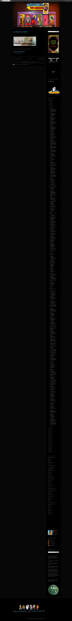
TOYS (49, 509)
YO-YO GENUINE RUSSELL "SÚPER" (52, 404)
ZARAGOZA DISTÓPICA (52, 269)
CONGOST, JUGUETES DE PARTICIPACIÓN (53, 274)
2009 (50, 449)
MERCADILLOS (50, 491)
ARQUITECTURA (50, 457)
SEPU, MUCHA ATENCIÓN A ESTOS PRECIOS (53, 163)
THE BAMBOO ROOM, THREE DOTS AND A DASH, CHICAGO (53, 198)
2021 (50, 433)
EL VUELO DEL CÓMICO (52, 363)
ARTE (49, 459)
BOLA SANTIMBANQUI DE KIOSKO (53, 215)
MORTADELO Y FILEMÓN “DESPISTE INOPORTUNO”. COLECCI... (52, 416)
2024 (50, 429)
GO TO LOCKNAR (50, 478)
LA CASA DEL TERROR (52, 348)
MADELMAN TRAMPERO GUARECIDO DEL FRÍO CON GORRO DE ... (53, 310)
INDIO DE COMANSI (53, 325)
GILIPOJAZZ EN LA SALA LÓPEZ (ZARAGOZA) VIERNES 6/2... (52, 378)
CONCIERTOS (50, 470)
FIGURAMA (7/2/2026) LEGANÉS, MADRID (53, 329)
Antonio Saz (56, 530)
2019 (50, 436)
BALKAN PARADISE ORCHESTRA (53, 384)
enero (51, 426)
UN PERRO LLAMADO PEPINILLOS (52, 131)
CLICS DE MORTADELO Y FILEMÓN (52, 386)
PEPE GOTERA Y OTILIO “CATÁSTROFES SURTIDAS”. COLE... (53, 210)
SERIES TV (49, 504)
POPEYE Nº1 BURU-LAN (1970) (53, 249)
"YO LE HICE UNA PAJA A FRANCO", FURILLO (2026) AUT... (53, 151)
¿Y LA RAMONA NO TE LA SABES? (53, 392)
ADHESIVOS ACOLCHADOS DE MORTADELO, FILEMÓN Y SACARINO (53, 319)
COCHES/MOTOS (50, 465)
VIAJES (49, 512)
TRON (51, 287)
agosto (51, 100)
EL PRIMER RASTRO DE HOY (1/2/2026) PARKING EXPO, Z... (53, 424)
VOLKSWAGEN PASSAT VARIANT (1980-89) (53, 231)
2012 (50, 445)
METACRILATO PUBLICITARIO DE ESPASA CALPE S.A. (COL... (53, 411)
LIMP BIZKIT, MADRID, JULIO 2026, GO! (52, 134)
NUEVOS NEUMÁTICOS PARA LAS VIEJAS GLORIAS (53, 336)
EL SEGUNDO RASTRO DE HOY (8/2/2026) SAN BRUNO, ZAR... (53, 302)
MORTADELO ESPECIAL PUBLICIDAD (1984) (52, 241)
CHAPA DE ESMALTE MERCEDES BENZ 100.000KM (53, 359)
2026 (50, 99)
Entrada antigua (41, 58)
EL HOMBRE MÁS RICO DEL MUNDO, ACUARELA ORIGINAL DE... (52, 203)
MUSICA (49, 493)
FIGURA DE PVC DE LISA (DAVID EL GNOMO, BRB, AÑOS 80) (53, 218)
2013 (50, 444)
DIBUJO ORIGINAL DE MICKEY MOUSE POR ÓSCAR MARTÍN (53, 155)
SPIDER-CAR (52, 286)
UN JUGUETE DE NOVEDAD (52, 182)
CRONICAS (50, 473)
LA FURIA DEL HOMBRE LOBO (52, 141)
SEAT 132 (51, 361)
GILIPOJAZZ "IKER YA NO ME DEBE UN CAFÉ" (53, 375)
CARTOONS (50, 462)
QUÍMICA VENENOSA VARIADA (53, 166)
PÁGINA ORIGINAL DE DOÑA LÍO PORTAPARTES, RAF (53, 340)
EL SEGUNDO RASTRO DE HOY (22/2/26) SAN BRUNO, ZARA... (53, 168)
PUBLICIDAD (50, 496)
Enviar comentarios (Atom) (31, 62)
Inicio (30, 58)
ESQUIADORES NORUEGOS (52, 355)
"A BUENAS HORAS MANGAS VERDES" (53, 389)
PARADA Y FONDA (52, 288)
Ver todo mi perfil (55, 534)
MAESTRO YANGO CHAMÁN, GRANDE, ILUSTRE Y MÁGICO (52, 265)
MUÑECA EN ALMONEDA (52, 229)
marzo (51, 107)
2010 (50, 448)
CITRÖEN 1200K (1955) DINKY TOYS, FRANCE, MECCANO (53, 172)
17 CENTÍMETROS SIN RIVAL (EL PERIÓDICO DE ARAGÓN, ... (52, 114)
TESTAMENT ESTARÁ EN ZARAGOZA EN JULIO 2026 (53, 381)
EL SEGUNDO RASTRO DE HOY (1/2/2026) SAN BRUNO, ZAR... (53, 420)
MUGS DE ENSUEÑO (53, 186)
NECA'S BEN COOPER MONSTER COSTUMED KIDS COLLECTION (53, 258)
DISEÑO (49, 475)
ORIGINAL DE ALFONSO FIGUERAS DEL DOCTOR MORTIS (53, 277)
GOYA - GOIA (52, 252)
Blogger (43, 618)
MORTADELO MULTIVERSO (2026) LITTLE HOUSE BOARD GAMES (52, 333)
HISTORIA (49, 480)
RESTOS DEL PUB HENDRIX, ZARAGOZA (52, 188)
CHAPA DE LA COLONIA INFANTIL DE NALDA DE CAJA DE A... (53, 408)
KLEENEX (51, 161)
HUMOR (49, 481)
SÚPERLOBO (52, 125)
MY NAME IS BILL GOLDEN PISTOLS (53, 372)
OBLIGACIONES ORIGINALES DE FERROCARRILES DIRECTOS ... (53, 193)
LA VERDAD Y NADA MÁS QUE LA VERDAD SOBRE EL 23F (53, 147)
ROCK (49, 501)
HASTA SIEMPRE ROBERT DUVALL (53, 206)
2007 (50, 452)
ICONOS (49, 483)
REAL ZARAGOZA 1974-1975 (52, 184)
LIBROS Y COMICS (51, 488)
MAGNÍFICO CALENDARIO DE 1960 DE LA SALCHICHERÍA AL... (53, 298)
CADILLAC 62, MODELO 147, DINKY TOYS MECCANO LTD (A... (52, 400)
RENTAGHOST (52, 357)
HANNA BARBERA (52, 326)
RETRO (49, 499)
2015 (50, 441)
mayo (51, 104)
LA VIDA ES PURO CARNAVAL (52, 159)
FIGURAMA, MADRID (53, 346)
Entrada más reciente (17, 58)
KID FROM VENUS (52, 545)
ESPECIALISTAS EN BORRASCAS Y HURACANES (53, 344)
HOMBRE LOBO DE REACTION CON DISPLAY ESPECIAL (53, 137)
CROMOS (49, 472)
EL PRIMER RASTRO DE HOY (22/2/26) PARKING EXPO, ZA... (53, 176)
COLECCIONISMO (51, 467)
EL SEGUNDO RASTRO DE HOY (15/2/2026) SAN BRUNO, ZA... (53, 222)
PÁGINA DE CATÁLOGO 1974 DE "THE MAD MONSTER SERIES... (53, 119)
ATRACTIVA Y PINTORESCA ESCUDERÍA (52, 261)
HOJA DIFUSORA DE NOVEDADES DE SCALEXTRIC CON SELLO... (53, 111)
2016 (50, 440)
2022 (50, 432)
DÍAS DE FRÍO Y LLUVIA (52, 254)
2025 (50, 428)
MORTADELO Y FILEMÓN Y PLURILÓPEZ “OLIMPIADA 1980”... (52, 315)
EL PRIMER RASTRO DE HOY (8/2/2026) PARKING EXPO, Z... (53, 306)
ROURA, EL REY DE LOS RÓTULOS (53, 352)
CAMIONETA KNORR (53, 353)
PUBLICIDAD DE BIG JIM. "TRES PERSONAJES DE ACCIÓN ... (53, 123)
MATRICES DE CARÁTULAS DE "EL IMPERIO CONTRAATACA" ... (53, 294)
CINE (49, 464)
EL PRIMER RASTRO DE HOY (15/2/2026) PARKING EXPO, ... (53, 225)
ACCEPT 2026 (52, 190)
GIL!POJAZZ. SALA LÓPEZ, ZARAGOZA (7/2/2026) (52, 283)
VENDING (49, 510)
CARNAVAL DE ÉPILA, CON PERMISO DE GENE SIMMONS (53, 237)
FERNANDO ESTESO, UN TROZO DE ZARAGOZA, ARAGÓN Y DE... (53, 395)
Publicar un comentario (18, 53)
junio (50, 103)
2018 (50, 437)
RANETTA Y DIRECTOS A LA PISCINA (52, 271)
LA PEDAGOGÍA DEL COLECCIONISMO (53, 350)
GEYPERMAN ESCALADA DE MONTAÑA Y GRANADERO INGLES (52, 246)
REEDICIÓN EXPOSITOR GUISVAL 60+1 (52, 179)
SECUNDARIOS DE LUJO (52, 502)
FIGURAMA (51, 290)
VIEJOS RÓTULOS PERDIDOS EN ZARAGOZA (52, 234)
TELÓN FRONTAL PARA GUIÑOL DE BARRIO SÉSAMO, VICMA (53, 143)
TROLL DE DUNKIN (53, 291)
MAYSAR (51, 157)
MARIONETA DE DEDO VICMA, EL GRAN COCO (53, 323)
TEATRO (49, 507)
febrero (51, 108)
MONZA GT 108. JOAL (53, 212)
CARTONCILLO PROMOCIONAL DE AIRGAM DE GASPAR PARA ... (53, 128)
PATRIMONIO (50, 494)
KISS (48, 486)
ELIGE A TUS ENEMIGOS (52, 370)
